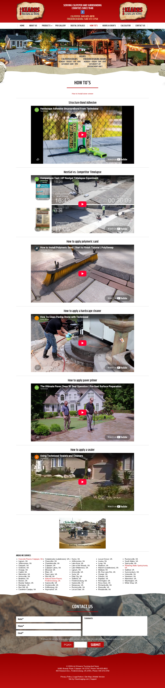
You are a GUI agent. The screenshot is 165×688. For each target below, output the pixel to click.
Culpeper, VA (50, 565)
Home (22, 25)
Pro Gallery (60, 25)
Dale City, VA (77, 576)
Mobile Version (99, 677)
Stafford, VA (76, 579)
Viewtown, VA (130, 576)
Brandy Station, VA (25, 583)
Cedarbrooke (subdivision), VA (57, 559)
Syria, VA (75, 574)
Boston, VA (22, 581)
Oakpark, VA (23, 565)
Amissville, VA (24, 576)
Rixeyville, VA (103, 587)
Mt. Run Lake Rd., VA (106, 572)
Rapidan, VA (103, 579)
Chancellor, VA (51, 561)
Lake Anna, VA (77, 563)
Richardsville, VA (105, 585)
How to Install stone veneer (82, 94)
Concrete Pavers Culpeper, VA (30, 559)
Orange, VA (23, 570)
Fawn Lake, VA (51, 574)
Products (46, 25)
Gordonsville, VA (51, 585)
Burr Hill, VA (23, 587)
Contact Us (140, 25)
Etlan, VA (48, 572)
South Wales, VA (131, 561)
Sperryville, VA (130, 563)
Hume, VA (76, 559)
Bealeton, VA (23, 579)
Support (93, 679)
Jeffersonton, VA (25, 563)
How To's (94, 25)
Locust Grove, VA (105, 559)
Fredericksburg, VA (79, 581)
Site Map (88, 677)
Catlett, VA (22, 572)
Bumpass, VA (23, 585)
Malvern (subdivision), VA (108, 568)
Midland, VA (103, 570)
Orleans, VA (103, 576)
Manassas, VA (77, 585)
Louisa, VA (102, 561)
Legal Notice (78, 677)
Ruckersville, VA (78, 587)
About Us (33, 25)
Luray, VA (102, 563)
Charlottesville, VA (52, 563)
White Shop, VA (131, 583)
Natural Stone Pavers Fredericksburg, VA (53, 580)
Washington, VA (131, 581)
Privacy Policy (66, 677)
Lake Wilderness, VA (80, 568)
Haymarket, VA (51, 589)
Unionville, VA (130, 574)
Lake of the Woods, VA (81, 565)
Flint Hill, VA (49, 576)
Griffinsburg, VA (51, 587)
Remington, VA (104, 581)
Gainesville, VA (51, 583)
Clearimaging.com (82, 679)
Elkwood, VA (50, 570)
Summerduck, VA (132, 572)
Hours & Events (109, 25)
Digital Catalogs (78, 25)
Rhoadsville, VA (104, 589)
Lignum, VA (23, 561)
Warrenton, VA (24, 574)
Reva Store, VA (104, 583)
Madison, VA (103, 565)
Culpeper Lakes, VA (53, 568)
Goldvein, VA (23, 568)
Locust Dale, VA (78, 589)
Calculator (126, 25)
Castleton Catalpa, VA (27, 589)
